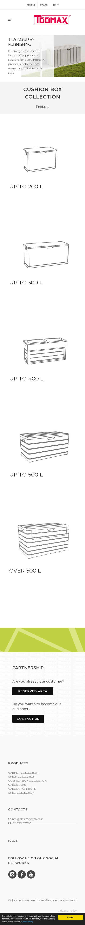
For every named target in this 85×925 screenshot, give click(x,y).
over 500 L (25, 570)
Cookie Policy (27, 921)
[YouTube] (31, 874)
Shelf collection (21, 776)
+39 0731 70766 (21, 823)
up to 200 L (26, 186)
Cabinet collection (23, 772)
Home (31, 4)
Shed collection (21, 792)
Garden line (17, 784)
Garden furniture (22, 788)
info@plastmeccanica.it (27, 819)
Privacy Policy (67, 910)
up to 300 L (26, 282)
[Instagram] (12, 874)
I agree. (70, 917)
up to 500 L (26, 474)
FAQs (44, 4)
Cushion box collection (27, 780)
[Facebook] (22, 874)
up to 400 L (26, 378)
